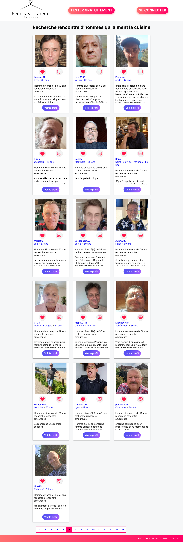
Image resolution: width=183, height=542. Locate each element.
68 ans (88, 80)
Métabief (39, 489)
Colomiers (80, 325)
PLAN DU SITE (160, 538)
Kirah (37, 159)
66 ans (134, 325)
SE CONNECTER (152, 10)
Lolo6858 (80, 77)
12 (105, 529)
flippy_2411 (81, 322)
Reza (118, 159)
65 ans (91, 161)
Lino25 (38, 486)
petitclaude (121, 404)
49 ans (86, 407)
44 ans (127, 80)
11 (99, 529)
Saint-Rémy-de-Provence (129, 161)
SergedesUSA (82, 240)
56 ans (92, 325)
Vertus (78, 80)
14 (117, 529)
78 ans (132, 407)
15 (123, 529)
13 (111, 529)
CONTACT (175, 538)
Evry (36, 80)
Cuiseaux (39, 161)
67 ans (58, 325)
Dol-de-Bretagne (43, 325)
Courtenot (121, 407)
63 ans (45, 80)
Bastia (78, 243)
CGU (147, 538)
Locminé (38, 407)
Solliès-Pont (121, 325)
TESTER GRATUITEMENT (91, 10)
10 (93, 529)
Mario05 (38, 240)
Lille (36, 243)
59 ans (87, 243)
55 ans (49, 407)
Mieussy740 (122, 322)
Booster (79, 159)
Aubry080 (120, 240)
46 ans (50, 161)
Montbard (80, 161)
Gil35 (37, 322)
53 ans (44, 243)
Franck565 (40, 404)
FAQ (140, 538)
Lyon (77, 407)
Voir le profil (50, 107)
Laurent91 (39, 77)
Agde (118, 80)
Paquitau (120, 77)
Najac (118, 243)
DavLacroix (81, 404)
